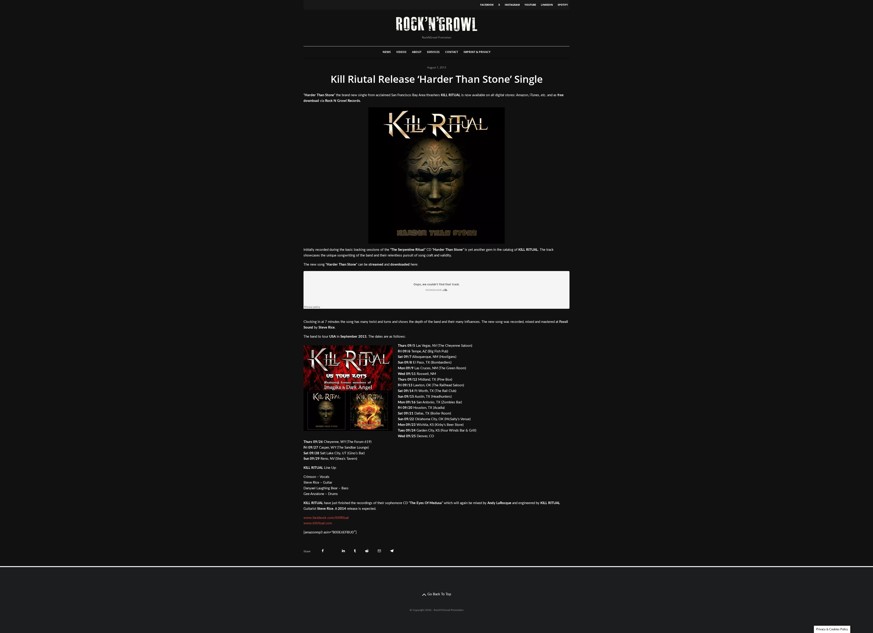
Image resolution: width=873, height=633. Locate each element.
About (416, 52)
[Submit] (367, 551)
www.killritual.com (318, 523)
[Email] (379, 551)
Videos (401, 52)
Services (433, 52)
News (387, 52)
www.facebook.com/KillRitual (326, 518)
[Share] (323, 551)
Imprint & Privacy (477, 52)
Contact (451, 52)
